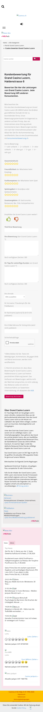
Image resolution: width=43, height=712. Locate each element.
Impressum (21, 694)
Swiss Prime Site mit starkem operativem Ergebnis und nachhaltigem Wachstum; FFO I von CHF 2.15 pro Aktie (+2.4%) (21, 570)
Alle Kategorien (14, 43)
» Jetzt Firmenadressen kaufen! (15, 502)
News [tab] (6, 543)
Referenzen (21, 697)
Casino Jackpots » (31, 676)
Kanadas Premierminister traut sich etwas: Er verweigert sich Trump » (21, 619)
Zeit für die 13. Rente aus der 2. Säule (19, 551)
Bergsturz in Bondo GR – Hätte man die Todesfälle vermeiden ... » (19, 610)
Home (5, 43)
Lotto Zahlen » (32, 637)
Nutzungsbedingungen (21, 699)
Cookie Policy (21, 708)
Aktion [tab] (12, 543)
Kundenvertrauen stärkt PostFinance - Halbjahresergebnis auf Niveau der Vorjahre (21, 559)
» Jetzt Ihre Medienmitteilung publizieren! (19, 517)
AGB (32, 390)
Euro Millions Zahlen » (30, 659)
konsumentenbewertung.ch (17, 138)
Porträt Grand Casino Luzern (14, 45)
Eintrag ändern (24, 486)
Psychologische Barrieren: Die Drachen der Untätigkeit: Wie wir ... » (21, 601)
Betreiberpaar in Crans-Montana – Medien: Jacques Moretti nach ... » (21, 592)
